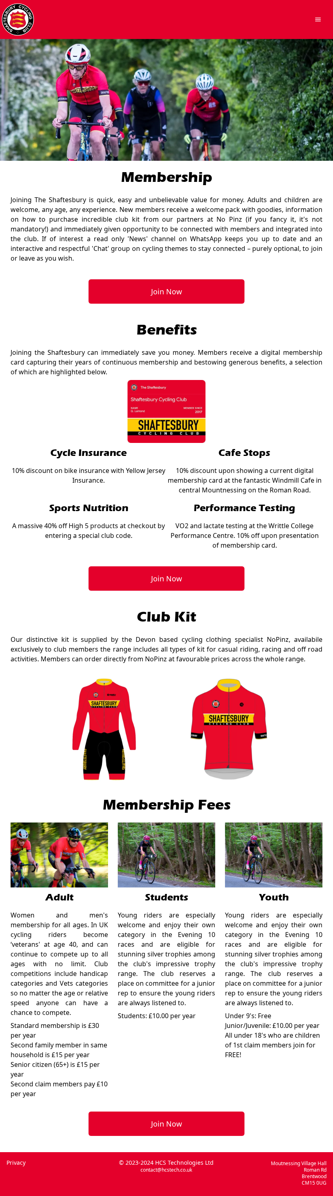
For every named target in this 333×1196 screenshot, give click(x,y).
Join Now (166, 291)
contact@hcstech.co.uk (166, 1170)
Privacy (16, 1162)
